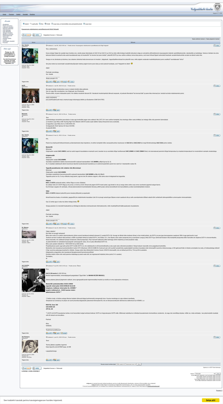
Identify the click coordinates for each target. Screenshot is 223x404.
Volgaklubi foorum (49, 35)
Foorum (11, 14)
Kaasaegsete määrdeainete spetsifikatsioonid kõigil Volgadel (40, 29)
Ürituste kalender (8, 28)
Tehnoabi (5, 37)
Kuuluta (32, 14)
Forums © (219, 390)
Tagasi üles (25, 81)
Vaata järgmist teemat (212, 39)
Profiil (48, 24)
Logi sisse (88, 24)
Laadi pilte (35, 24)
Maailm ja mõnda (8, 34)
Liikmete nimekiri (8, 27)
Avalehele (6, 24)
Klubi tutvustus (7, 26)
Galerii (18, 14)
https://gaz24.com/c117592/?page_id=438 (58, 347)
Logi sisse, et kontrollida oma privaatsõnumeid (67, 24)
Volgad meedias (7, 32)
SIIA (12, 63)
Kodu (4, 14)
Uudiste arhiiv (7, 38)
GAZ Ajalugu (7, 30)
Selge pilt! (210, 400)
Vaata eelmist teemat (198, 39)
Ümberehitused (7, 35)
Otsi (42, 24)
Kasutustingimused (153, 386)
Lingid (5, 39)
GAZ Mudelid (7, 31)
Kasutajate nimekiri (9, 41)
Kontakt (25, 14)
